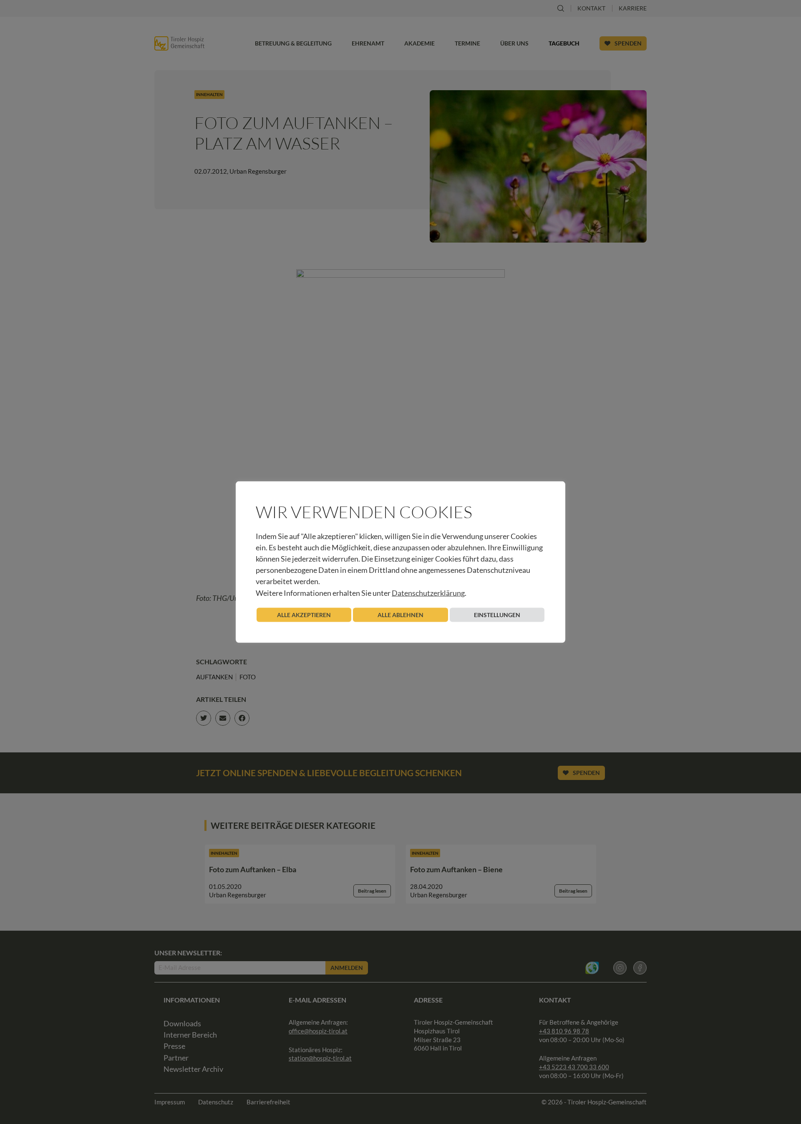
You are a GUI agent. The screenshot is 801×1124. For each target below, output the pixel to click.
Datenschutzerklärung (428, 592)
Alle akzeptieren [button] (304, 614)
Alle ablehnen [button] (400, 614)
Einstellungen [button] (497, 614)
